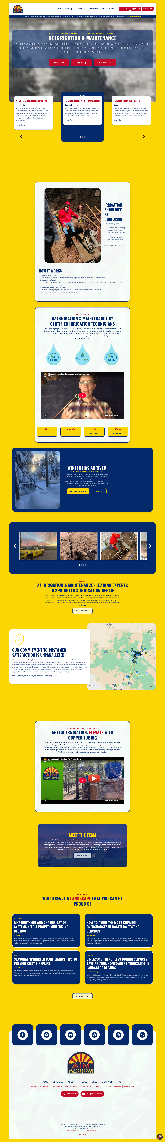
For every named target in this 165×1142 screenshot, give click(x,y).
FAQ (119, 1082)
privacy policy (86, 1086)
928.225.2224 (147, 9)
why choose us (71, 1086)
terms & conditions (103, 1086)
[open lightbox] (38, 546)
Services (58, 1082)
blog (94, 1082)
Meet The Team (82, 855)
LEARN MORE (98, 491)
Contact (107, 1082)
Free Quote (124, 9)
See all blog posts (82, 996)
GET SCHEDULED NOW (78, 491)
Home (45, 1082)
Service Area (129, 1086)
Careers (117, 1086)
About (71, 1082)
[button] (69, 9)
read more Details (82, 611)
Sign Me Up (136, 9)
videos (83, 1082)
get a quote (57, 1086)
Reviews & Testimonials (40, 1086)
